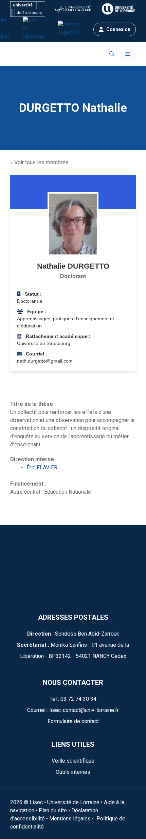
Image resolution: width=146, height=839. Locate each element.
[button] (112, 54)
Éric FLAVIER (41, 467)
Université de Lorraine (73, 802)
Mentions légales (70, 818)
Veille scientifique (73, 761)
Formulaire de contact (73, 721)
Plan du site (52, 810)
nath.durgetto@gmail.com (45, 361)
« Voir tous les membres (39, 162)
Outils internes (73, 772)
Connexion (118, 29)
